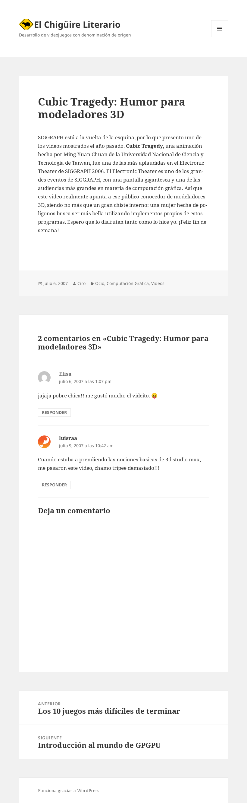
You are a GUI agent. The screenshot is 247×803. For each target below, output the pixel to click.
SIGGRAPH (51, 137)
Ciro (81, 283)
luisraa (68, 438)
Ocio (99, 283)
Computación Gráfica (128, 283)
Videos (157, 283)
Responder (54, 412)
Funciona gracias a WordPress (68, 790)
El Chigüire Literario (77, 24)
